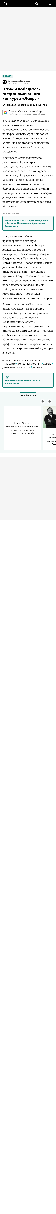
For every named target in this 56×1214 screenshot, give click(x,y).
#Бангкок (38, 367)
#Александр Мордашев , (31, 363)
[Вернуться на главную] (6, 3)
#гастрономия (32, 360)
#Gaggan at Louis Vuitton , (18, 367)
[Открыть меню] (50, 3)
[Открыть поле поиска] (36, 3)
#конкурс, (19, 360)
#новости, (8, 360)
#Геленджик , (10, 363)
